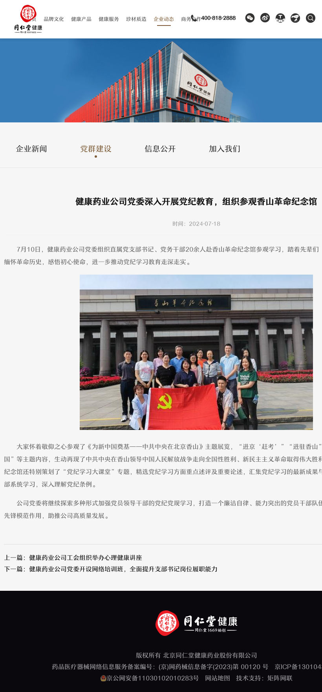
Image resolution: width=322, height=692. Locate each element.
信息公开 (160, 149)
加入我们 (224, 149)
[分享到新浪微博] (265, 21)
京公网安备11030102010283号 (152, 678)
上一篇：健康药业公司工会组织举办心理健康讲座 (73, 558)
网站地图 (217, 678)
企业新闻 (31, 149)
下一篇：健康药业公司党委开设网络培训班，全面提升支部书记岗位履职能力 (111, 569)
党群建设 (96, 149)
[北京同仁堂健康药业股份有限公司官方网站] (28, 30)
